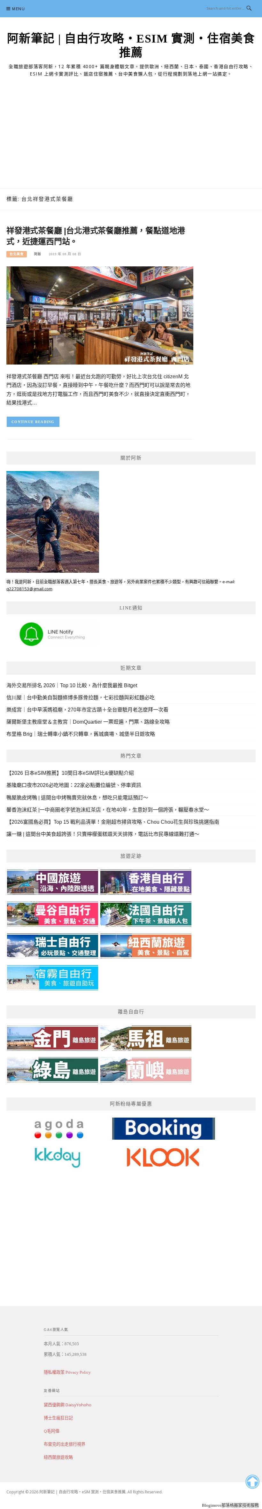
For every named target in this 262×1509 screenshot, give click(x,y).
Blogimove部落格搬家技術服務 (230, 1505)
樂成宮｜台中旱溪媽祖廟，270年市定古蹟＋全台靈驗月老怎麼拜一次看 (87, 709)
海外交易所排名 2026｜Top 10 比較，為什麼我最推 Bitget (71, 685)
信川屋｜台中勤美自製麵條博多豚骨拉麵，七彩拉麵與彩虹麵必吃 (80, 697)
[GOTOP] (252, 1482)
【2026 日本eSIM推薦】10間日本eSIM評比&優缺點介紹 (70, 773)
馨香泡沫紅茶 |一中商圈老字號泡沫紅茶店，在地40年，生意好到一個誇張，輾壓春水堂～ (107, 810)
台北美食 (17, 254)
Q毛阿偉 (51, 1431)
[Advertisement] (131, 140)
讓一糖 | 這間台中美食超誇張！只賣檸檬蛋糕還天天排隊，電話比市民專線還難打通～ (102, 834)
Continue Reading (33, 422)
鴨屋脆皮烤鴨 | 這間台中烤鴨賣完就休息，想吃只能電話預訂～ (77, 797)
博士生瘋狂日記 (58, 1418)
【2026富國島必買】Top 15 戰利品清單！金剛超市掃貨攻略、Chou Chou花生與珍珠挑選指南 (112, 822)
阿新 (37, 254)
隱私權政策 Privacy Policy (67, 1372)
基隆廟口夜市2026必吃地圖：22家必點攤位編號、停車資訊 (73, 785)
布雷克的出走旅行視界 (64, 1444)
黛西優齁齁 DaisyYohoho (67, 1405)
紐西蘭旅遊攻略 (58, 1457)
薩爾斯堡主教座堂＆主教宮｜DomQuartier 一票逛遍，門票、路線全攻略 (88, 722)
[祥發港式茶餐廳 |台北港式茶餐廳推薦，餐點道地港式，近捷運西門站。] (99, 315)
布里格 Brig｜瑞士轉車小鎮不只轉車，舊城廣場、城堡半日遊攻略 (80, 734)
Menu (18, 9)
